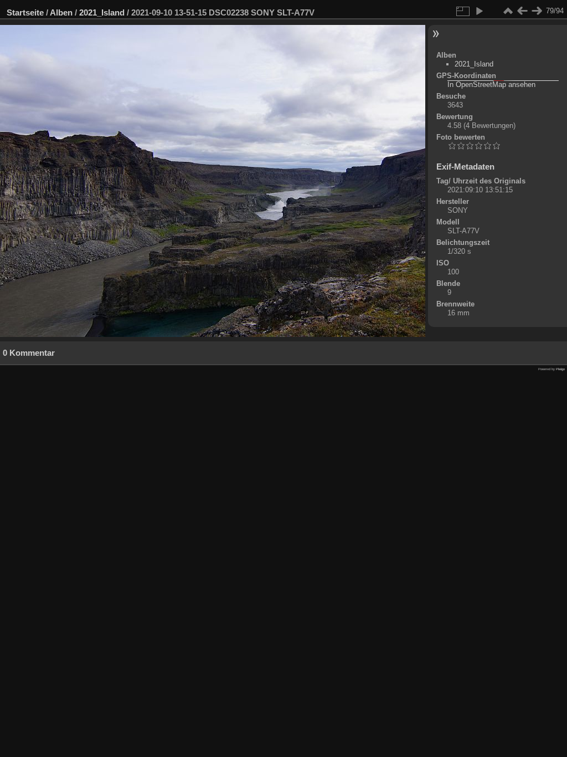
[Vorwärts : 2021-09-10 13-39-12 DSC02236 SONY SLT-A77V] (536, 11)
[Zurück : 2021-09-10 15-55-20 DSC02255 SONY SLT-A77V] (522, 11)
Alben (61, 12)
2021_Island (102, 12)
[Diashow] (479, 11)
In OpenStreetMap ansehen (491, 84)
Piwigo (560, 369)
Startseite (25, 12)
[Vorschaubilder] (508, 11)
